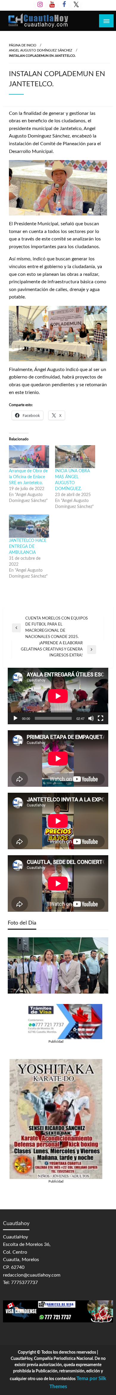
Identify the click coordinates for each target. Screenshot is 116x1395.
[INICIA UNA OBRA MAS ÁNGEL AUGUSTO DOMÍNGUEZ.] (75, 456)
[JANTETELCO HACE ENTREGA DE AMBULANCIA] (29, 525)
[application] (58, 696)
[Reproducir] (15, 718)
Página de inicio (22, 45)
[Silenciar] (91, 718)
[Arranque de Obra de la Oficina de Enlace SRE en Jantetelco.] (29, 456)
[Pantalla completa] (101, 718)
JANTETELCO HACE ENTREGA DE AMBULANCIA (27, 547)
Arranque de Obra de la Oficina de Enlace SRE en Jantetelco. (28, 477)
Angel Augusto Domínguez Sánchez (40, 50)
